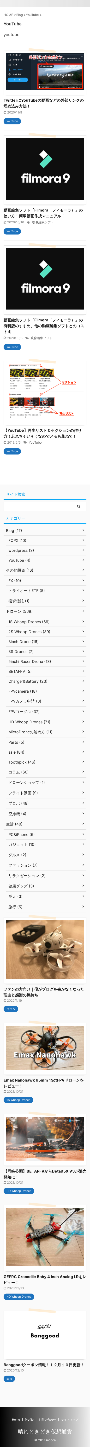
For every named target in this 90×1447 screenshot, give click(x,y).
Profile (29, 1419)
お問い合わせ (47, 1419)
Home (16, 1419)
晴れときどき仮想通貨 (45, 1431)
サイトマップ (69, 1419)
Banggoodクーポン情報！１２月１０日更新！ (44, 1364)
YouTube (35, 442)
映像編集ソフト (43, 222)
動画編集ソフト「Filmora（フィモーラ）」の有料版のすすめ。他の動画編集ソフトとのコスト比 (44, 326)
